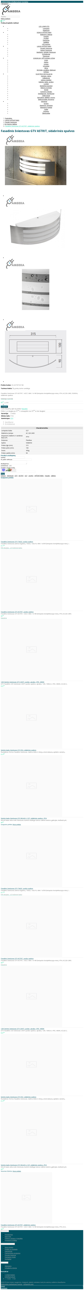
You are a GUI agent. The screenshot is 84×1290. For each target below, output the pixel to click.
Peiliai (46, 109)
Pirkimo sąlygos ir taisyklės (14, 1238)
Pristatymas (9, 1235)
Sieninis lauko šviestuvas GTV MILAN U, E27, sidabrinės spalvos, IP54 (24, 818)
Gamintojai (8, 1251)
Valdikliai (46, 42)
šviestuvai (10, 476)
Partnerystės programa (12, 1253)
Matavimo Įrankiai (46, 107)
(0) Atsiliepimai (10, 424)
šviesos (3, 476)
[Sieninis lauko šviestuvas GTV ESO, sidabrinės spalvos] (31, 748)
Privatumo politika (11, 1240)
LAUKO (30, 476)
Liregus (46, 64)
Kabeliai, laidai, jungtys (46, 82)
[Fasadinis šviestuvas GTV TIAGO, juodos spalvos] (31, 540)
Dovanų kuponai (10, 1255)
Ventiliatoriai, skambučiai (46, 94)
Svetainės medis (10, 1257)
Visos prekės (17, 824)
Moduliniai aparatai (46, 86)
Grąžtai (46, 104)
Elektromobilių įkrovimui (46, 99)
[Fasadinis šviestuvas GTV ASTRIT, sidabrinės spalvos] (26, 1223)
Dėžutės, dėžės (46, 76)
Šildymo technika (46, 88)
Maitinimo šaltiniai (46, 34)
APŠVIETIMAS (39, 476)
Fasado (47, 476)
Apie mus (8, 1236)
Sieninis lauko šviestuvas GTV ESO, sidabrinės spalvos (18, 750)
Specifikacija (9, 422)
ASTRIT (21, 476)
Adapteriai (46, 30)
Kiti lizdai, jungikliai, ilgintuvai (46, 70)
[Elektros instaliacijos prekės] (11, 15)
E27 (26, 476)
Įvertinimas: (4, 466)
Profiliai (46, 38)
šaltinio (53, 476)
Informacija (5, 1231)
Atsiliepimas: (5, 464)
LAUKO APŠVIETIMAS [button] (44, 46)
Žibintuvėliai (46, 113)
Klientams (5, 1262)
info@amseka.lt (16, 2)
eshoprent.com (28, 1284)
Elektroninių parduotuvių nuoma (11, 1284)
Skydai (46, 90)
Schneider (46, 66)
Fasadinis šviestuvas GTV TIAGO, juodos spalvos (17, 542)
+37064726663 (6, 2)
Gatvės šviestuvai (46, 50)
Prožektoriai (46, 54)
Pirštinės (46, 111)
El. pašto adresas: (6, 459)
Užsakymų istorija (11, 1268)
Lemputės (46, 28)
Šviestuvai (46, 40)
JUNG (46, 60)
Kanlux (46, 62)
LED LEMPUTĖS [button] (44, 26)
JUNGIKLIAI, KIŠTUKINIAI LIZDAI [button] (44, 58)
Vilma (46, 68)
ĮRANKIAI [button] (44, 101)
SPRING (46, 72)
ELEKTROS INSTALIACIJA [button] (44, 74)
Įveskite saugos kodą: (8, 468)
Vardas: (3, 457)
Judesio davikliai (46, 80)
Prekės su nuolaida (11, 1249)
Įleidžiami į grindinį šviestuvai (46, 52)
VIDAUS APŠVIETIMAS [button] (44, 32)
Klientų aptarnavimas (8, 1244)
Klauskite (25, 409)
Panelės (46, 36)
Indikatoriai (46, 78)
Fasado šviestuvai (46, 48)
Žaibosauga (46, 96)
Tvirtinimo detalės (46, 92)
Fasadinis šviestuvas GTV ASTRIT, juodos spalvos (17, 612)
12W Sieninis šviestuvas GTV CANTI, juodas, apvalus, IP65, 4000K (22, 682)
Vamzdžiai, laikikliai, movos (46, 97)
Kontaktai (25, 2)
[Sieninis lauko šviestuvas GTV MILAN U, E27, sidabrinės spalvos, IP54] (31, 816)
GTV (11, 418)
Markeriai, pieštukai (46, 105)
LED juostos (46, 44)
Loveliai (46, 84)
